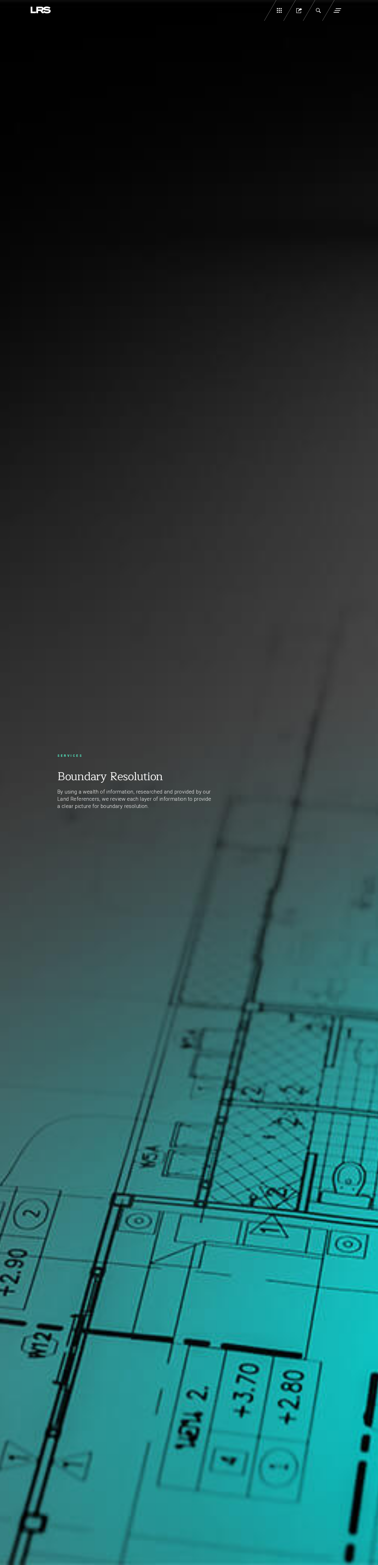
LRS (41, 10)
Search (318, 10)
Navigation (337, 10)
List (279, 10)
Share (298, 10)
